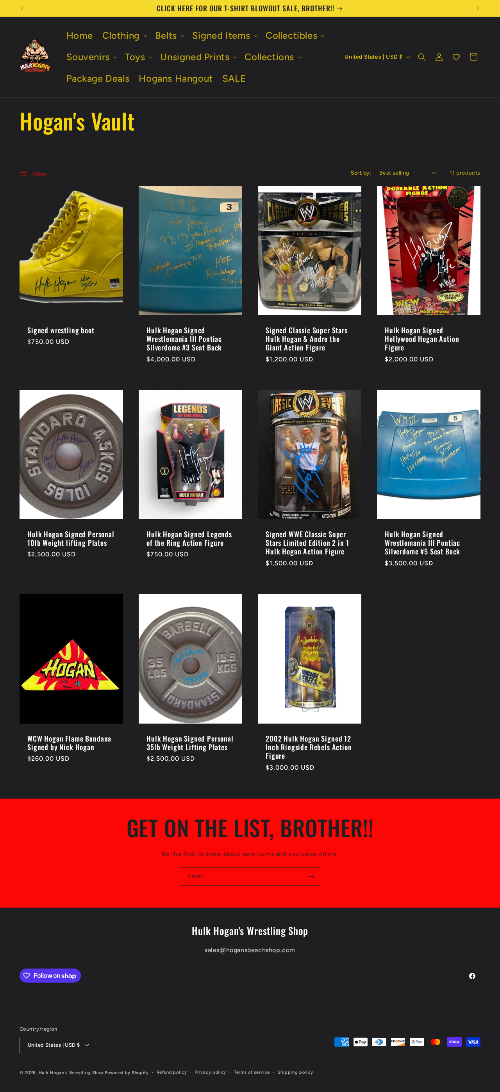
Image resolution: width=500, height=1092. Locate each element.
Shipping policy (295, 1071)
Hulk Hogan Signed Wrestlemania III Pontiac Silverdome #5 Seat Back (422, 543)
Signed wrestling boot (61, 330)
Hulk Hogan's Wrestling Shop (71, 1072)
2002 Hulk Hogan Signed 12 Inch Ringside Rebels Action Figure (309, 747)
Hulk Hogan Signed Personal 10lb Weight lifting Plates (70, 538)
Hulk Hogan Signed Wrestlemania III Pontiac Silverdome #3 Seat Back (184, 339)
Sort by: (361, 173)
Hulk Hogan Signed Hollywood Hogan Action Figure (422, 339)
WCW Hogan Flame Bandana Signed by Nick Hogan (69, 742)
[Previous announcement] (22, 8)
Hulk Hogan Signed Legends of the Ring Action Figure (189, 538)
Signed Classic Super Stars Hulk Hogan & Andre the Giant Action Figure (307, 339)
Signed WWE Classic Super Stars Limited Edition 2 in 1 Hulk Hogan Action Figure (307, 543)
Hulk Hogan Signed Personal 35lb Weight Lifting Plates (190, 742)
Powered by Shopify (127, 1072)
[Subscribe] (311, 876)
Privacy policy (210, 1071)
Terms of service (252, 1071)
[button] (124, 35)
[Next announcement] (477, 8)
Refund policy (172, 1071)
